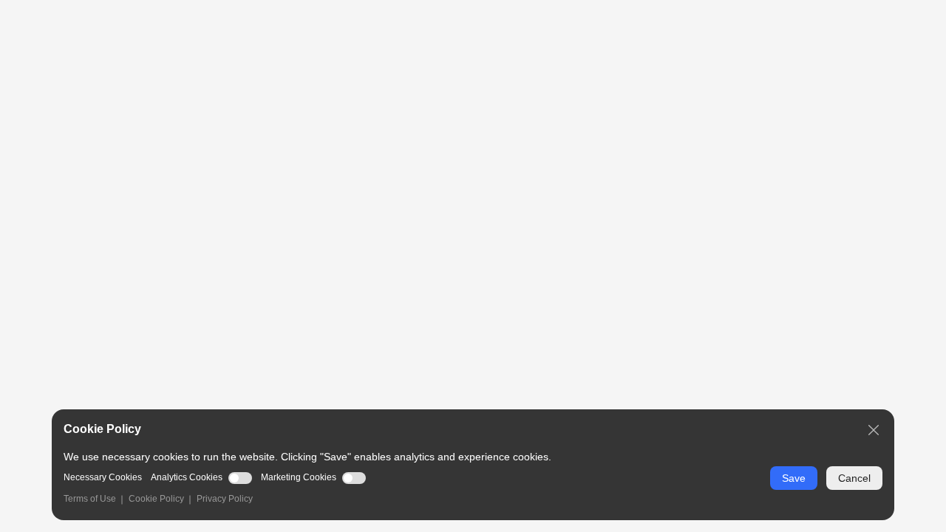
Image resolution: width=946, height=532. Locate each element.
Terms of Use (90, 499)
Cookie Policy (156, 499)
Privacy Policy (225, 499)
